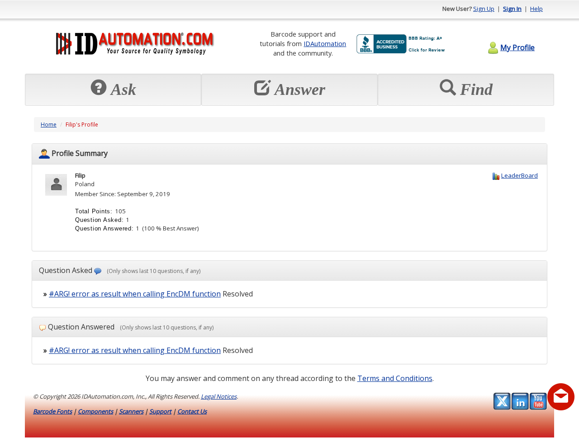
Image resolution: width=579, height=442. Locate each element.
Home (49, 124)
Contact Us (192, 411)
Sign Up (483, 9)
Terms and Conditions (394, 378)
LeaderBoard (519, 175)
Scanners (131, 411)
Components (95, 411)
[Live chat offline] (560, 396)
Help (536, 9)
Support (160, 411)
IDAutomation (325, 43)
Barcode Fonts (52, 411)
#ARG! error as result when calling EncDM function (135, 294)
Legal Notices (219, 396)
